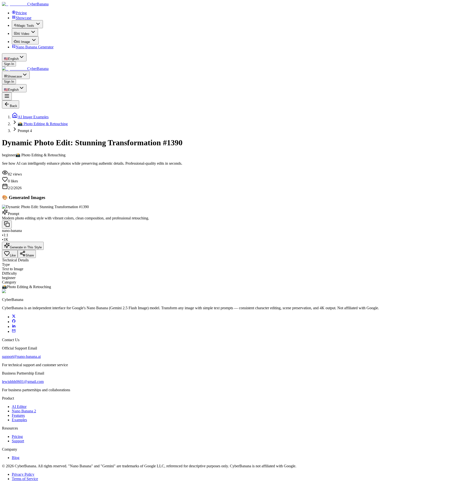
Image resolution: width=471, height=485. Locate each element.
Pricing (17, 436)
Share (30, 255)
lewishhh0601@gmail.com (23, 381)
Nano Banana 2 (24, 411)
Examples (19, 420)
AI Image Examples (33, 117)
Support (18, 441)
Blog (15, 458)
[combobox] (14, 57)
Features (18, 415)
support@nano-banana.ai (21, 356)
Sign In (9, 64)
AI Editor (19, 406)
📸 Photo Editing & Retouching (43, 124)
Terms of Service (25, 479)
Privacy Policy (23, 474)
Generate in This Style (26, 247)
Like (13, 255)
